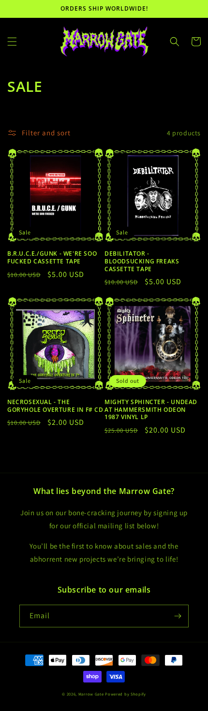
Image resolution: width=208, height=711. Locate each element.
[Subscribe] (177, 616)
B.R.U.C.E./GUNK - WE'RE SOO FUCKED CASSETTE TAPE (52, 257)
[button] (12, 41)
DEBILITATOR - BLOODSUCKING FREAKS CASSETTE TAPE (141, 261)
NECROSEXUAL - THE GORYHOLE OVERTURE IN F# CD (55, 405)
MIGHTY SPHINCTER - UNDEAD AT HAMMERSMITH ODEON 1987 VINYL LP (150, 409)
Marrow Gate (91, 693)
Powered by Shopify (125, 693)
